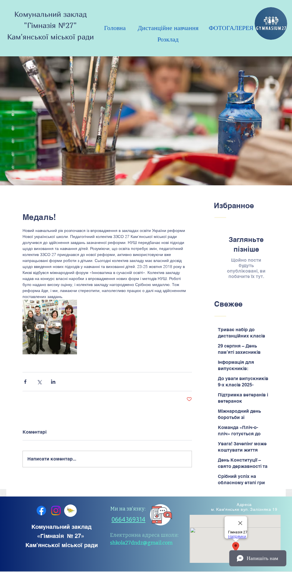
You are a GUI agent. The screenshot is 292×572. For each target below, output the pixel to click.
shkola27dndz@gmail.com (141, 543)
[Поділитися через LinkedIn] (53, 381)
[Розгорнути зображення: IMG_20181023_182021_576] (50, 327)
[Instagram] (56, 510)
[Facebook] (41, 510)
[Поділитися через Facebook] (25, 381)
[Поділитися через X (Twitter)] (39, 381)
